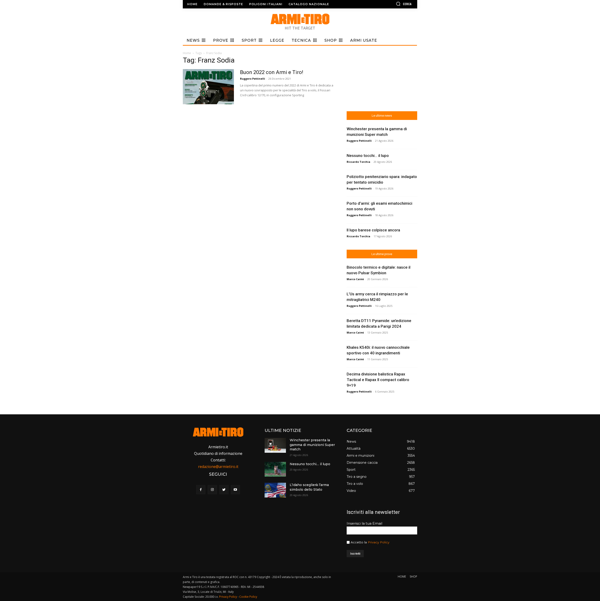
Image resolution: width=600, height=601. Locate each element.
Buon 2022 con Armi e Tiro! (271, 72)
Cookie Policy (248, 597)
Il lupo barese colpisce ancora (373, 230)
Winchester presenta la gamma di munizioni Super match (312, 444)
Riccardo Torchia (358, 161)
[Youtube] (235, 489)
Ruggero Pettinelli (252, 78)
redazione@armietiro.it (218, 466)
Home (187, 53)
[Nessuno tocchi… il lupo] (275, 469)
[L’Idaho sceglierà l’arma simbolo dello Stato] (275, 490)
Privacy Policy (378, 542)
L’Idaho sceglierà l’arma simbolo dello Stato (309, 487)
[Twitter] (224, 489)
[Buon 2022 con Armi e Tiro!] (208, 86)
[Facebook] (200, 489)
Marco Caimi (355, 279)
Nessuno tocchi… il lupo (368, 155)
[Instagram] (212, 489)
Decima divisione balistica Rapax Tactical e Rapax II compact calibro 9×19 (378, 380)
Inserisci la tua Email (364, 523)
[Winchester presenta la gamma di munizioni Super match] (275, 445)
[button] (390, 3)
